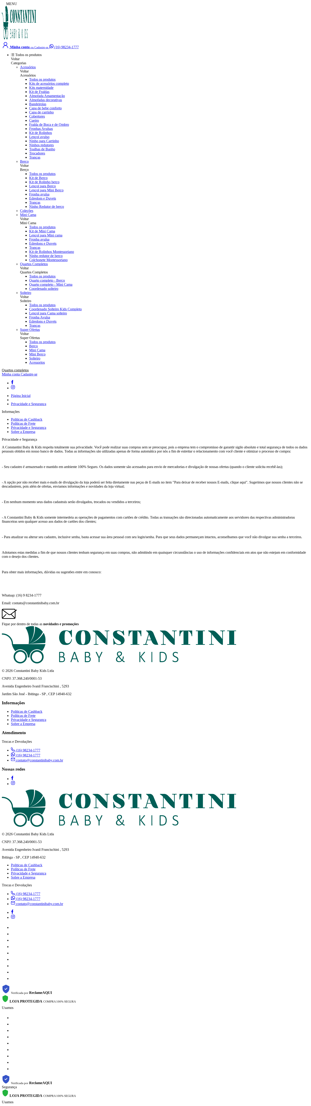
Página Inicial (21, 396)
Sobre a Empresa (23, 432)
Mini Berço (37, 354)
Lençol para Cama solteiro (48, 313)
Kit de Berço (38, 178)
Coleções (26, 211)
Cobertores (37, 116)
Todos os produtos (42, 79)
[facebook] (12, 383)
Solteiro (25, 293)
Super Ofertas (30, 330)
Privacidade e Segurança (28, 404)
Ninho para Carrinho (44, 141)
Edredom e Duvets (42, 198)
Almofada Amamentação (47, 96)
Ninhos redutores (41, 145)
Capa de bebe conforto (45, 108)
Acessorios (37, 362)
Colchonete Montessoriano (48, 260)
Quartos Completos (34, 264)
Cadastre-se (29, 374)
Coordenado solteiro (43, 289)
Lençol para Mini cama (45, 235)
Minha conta (11, 374)
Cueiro (34, 120)
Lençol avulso (39, 137)
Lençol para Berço (42, 186)
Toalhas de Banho (42, 149)
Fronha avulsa (39, 194)
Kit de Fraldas (39, 92)
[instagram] (13, 388)
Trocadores (37, 153)
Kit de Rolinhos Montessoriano (51, 252)
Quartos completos (15, 370)
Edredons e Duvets (42, 243)
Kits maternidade (41, 88)
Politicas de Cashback (26, 419)
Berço (24, 161)
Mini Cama (28, 215)
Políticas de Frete (23, 423)
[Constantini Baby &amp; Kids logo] (19, 39)
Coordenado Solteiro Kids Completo (55, 309)
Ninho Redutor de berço (46, 206)
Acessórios (28, 67)
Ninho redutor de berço (46, 256)
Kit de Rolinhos (40, 133)
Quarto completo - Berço (47, 280)
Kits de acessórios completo (49, 83)
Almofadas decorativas (45, 100)
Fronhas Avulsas (41, 129)
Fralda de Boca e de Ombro (49, 124)
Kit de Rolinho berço (44, 182)
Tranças (34, 157)
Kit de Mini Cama (42, 231)
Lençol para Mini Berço (46, 190)
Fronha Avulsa (39, 317)
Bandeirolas (37, 104)
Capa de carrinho (41, 112)
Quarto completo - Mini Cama (50, 284)
